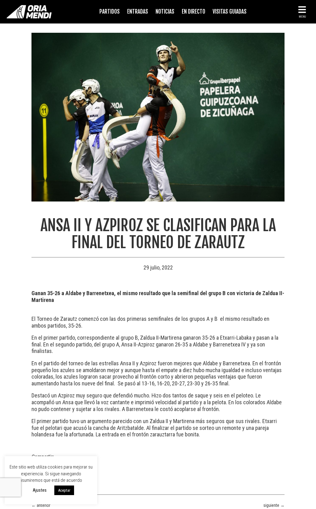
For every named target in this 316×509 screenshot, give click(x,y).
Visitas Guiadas (230, 11)
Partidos (109, 11)
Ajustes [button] (40, 490)
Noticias (165, 11)
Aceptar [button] (64, 490)
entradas (137, 11)
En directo (193, 11)
